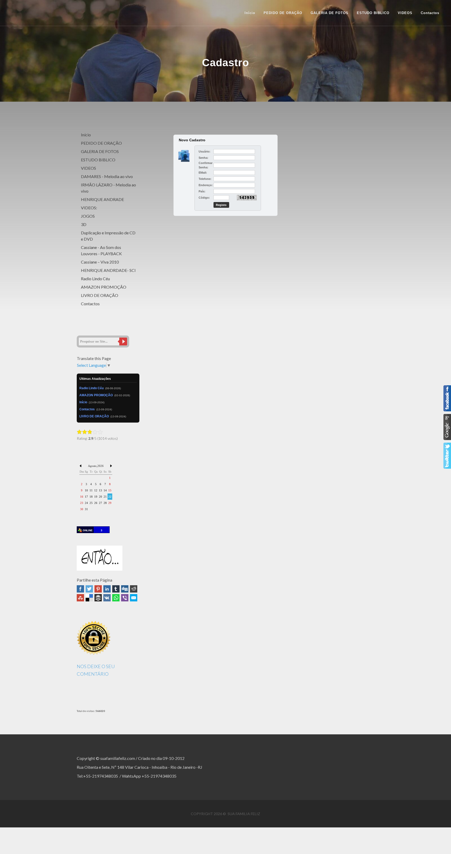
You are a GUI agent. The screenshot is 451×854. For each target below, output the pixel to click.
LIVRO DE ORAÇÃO (99, 295)
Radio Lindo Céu (95, 278)
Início (250, 13)
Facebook (80, 589)
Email (133, 597)
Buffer (98, 597)
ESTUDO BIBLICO (98, 159)
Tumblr (116, 589)
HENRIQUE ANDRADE (102, 199)
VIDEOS (88, 168)
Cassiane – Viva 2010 (100, 261)
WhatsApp (116, 597)
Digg (124, 589)
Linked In (107, 589)
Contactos (90, 303)
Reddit (133, 589)
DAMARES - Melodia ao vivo (107, 176)
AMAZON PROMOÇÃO (103, 286)
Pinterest (98, 589)
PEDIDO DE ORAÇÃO (101, 143)
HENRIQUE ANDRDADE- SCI (108, 270)
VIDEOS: (89, 207)
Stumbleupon (80, 597)
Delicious (89, 597)
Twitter (89, 589)
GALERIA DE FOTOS (100, 151)
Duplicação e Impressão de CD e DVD (108, 235)
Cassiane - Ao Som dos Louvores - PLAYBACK (101, 250)
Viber (124, 597)
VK (107, 597)
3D (83, 224)
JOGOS (88, 216)
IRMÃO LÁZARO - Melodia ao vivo (108, 187)
